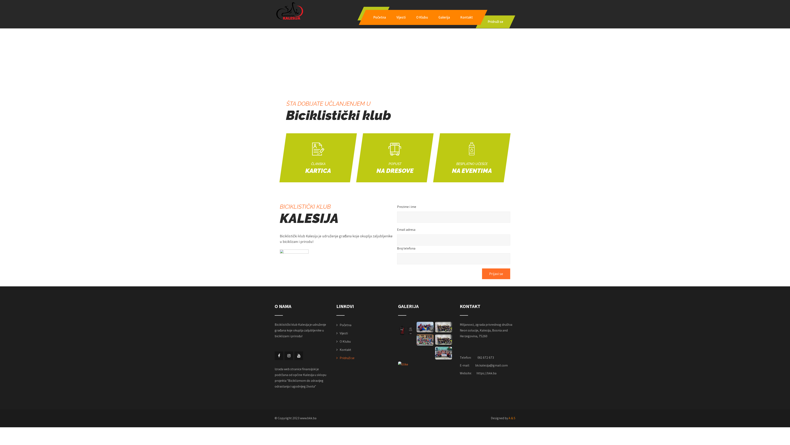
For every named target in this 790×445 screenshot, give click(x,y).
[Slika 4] (443, 327)
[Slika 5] (425, 327)
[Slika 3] (425, 340)
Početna (379, 17)
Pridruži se (347, 358)
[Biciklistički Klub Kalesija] (289, 11)
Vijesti (401, 17)
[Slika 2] (443, 339)
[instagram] (289, 355)
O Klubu (422, 17)
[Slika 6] (406, 330)
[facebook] (279, 355)
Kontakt (466, 17)
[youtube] (298, 355)
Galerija (444, 17)
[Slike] (406, 364)
